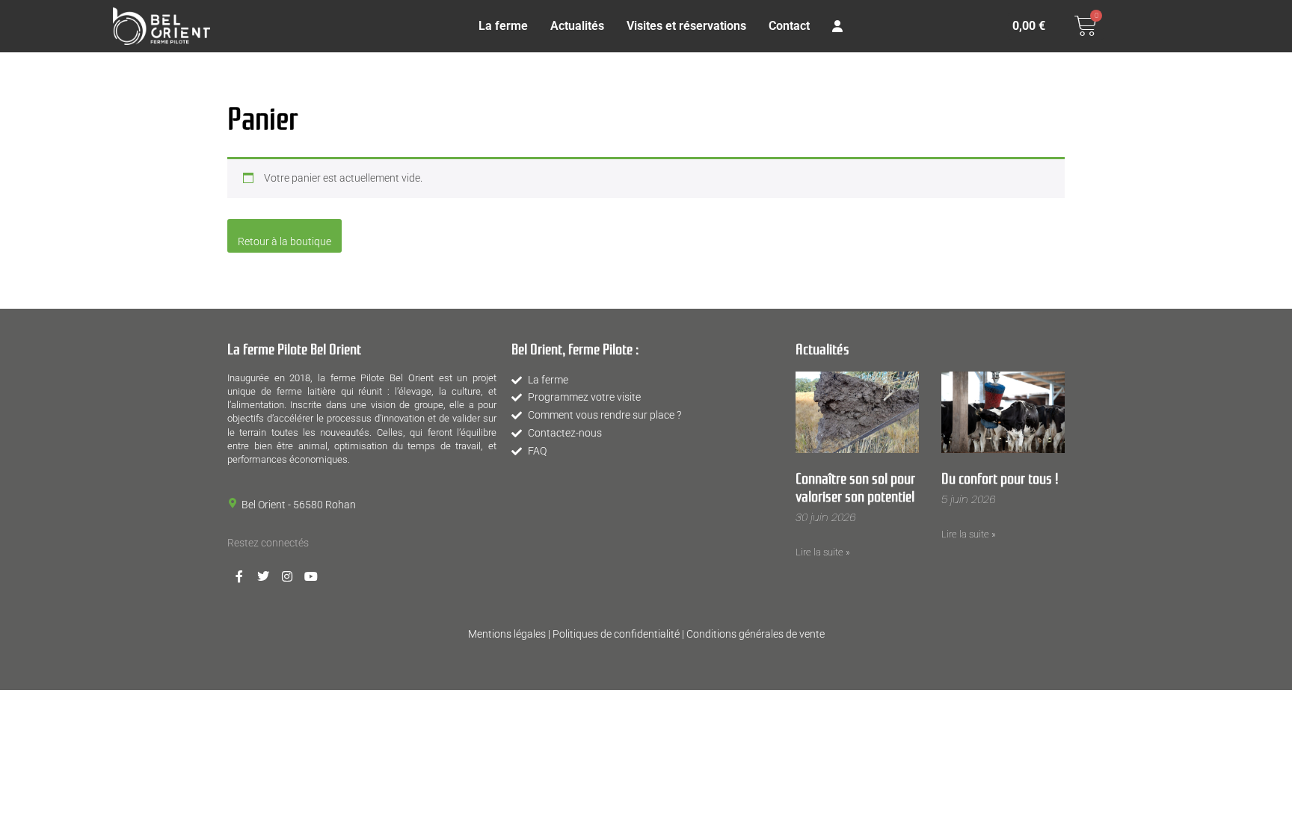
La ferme (503, 26)
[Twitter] (263, 576)
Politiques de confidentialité (616, 634)
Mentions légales (507, 634)
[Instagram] (287, 576)
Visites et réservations (686, 26)
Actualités (577, 26)
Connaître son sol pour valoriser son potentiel (855, 485)
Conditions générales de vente (755, 634)
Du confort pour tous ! (1000, 476)
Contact (789, 26)
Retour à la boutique (284, 241)
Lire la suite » (823, 552)
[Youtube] (311, 576)
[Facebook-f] (239, 576)
